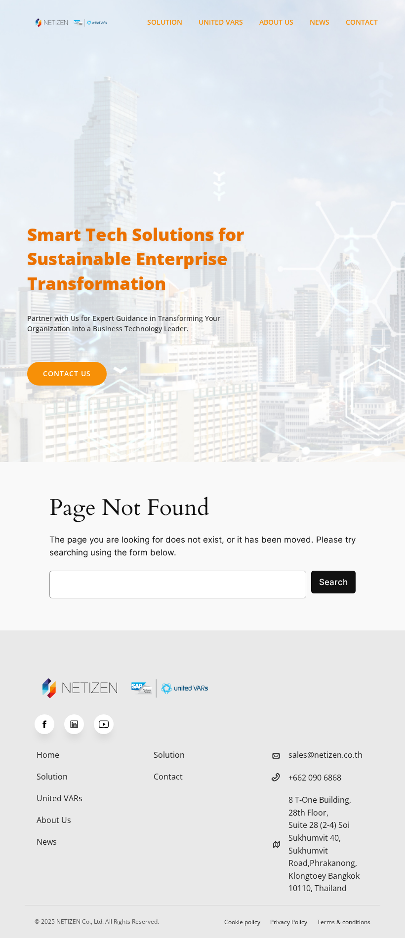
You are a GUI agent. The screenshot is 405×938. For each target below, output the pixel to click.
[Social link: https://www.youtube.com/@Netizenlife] (108, 724)
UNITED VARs (221, 22)
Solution (164, 22)
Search (333, 582)
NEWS (319, 22)
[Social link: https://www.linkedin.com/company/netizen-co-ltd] (79, 724)
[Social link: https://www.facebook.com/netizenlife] (49, 724)
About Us (276, 22)
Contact (362, 22)
